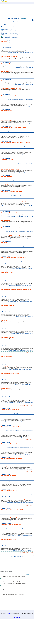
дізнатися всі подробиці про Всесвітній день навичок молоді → (22, 333)
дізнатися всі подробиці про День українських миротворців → (22, 340)
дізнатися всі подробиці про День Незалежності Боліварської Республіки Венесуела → (18, 131)
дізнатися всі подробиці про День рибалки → (25, 323)
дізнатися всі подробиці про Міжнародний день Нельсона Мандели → (21, 369)
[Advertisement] (17, 11)
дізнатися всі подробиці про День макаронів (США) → (23, 223)
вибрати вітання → (23, 208)
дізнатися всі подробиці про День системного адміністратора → (22, 479)
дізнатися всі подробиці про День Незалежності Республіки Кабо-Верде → (20, 138)
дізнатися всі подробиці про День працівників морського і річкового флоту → (19, 231)
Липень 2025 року (24, 555)
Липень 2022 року (20, 556)
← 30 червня (4, 24)
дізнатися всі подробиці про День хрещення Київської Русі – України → (20, 350)
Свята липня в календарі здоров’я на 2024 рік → (10, 30)
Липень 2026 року (4, 555)
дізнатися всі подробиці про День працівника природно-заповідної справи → (19, 238)
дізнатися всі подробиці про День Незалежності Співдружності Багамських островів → (18, 261)
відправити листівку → (29, 76)
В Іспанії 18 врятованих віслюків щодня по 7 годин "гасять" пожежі (13, 594)
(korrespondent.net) (23, 576)
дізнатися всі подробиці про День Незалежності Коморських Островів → (20, 172)
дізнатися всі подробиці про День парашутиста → (24, 469)
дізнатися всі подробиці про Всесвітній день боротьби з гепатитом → (21, 486)
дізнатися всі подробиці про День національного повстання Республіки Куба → (19, 462)
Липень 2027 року (11, 555)
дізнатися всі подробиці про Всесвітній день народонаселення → (21, 268)
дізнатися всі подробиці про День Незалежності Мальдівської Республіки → (20, 447)
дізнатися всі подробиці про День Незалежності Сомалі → (23, 67)
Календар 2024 (17, 18)
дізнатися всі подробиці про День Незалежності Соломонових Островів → (20, 216)
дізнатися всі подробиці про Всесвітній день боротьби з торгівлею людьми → (19, 528)
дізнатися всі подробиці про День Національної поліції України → (21, 106)
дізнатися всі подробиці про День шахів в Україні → (24, 384)
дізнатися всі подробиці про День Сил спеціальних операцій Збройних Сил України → (18, 513)
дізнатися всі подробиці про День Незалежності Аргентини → (22, 253)
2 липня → (30, 24)
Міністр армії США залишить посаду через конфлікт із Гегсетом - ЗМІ (13, 578)
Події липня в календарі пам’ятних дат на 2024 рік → (11, 34)
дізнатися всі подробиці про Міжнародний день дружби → (23, 550)
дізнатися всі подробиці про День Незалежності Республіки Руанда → (21, 59)
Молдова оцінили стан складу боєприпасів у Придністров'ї (12, 583)
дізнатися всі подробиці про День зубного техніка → (24, 437)
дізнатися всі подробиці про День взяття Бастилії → (24, 316)
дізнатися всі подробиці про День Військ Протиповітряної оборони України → (19, 195)
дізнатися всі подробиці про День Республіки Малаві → (23, 180)
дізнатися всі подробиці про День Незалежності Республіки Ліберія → (21, 454)
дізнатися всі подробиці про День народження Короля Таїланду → (21, 520)
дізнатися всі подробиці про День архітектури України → (23, 74)
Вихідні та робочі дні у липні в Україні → (9, 26)
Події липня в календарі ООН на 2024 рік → (9, 29)
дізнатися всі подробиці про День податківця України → (23, 84)
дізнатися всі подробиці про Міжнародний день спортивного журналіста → (20, 91)
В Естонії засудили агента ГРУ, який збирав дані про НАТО (12, 576)
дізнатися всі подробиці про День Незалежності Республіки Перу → (21, 494)
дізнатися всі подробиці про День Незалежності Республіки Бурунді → (20, 52)
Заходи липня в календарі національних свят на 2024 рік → (12, 33)
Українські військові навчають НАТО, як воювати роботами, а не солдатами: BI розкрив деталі (17, 588)
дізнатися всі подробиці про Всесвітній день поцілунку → (23, 163)
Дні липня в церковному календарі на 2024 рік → (10, 37)
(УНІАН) (31, 581)
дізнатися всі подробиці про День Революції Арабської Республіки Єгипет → (19, 430)
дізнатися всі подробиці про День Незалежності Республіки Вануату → (20, 535)
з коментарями (27, 574)
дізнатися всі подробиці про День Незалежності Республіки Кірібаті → (20, 301)
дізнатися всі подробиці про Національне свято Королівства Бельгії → (21, 413)
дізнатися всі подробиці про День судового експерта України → (22, 123)
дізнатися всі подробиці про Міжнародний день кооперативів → (22, 187)
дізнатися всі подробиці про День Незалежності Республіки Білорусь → (20, 99)
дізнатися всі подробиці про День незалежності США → (23, 114)
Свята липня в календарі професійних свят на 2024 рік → (12, 36)
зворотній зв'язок (17, 616)
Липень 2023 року (14, 556)
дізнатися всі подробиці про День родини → (25, 246)
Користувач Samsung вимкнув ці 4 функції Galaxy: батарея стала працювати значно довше (16, 581)
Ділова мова (10, 18)
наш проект (8, 613)
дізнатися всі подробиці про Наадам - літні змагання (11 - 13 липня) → (20, 285)
